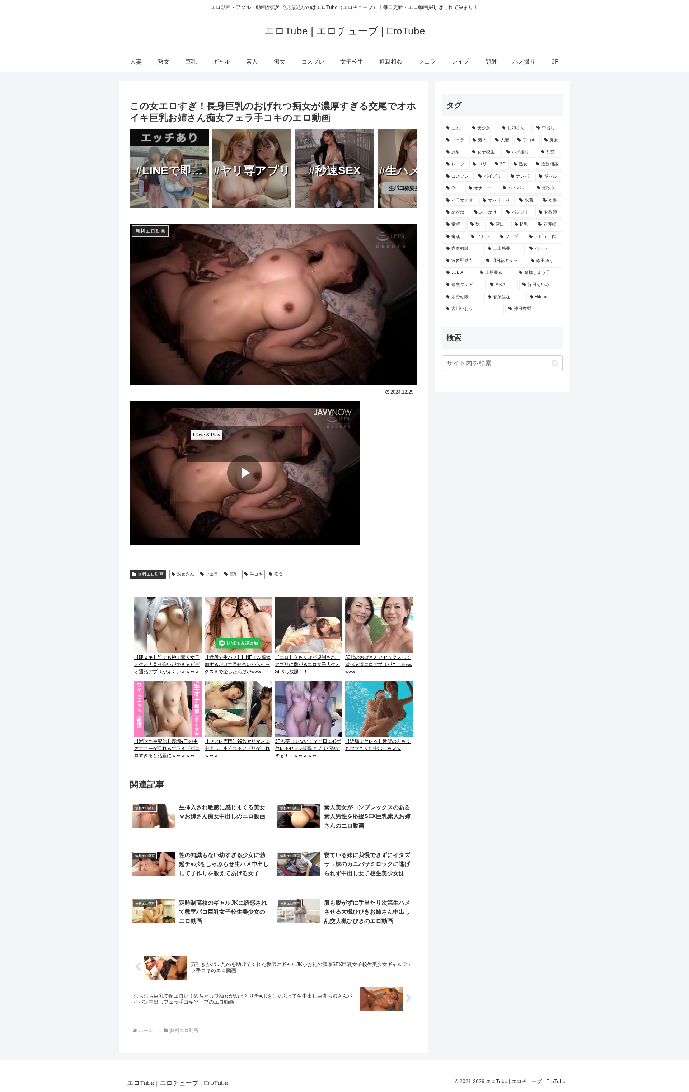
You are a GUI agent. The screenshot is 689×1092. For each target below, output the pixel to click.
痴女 (278, 574)
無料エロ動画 (151, 574)
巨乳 (234, 574)
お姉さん (185, 574)
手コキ (256, 574)
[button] (555, 363)
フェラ (211, 574)
